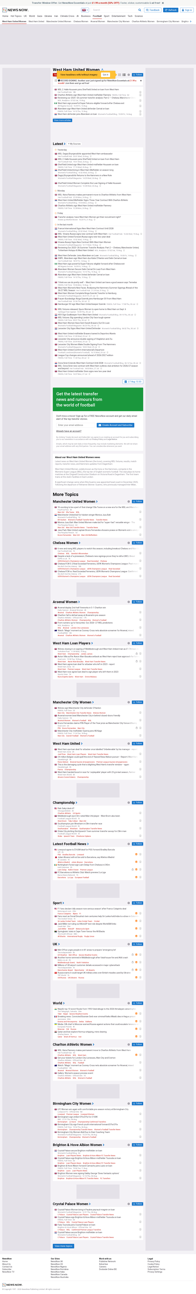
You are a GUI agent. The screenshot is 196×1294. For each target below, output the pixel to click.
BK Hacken (62, 520)
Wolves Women (99, 713)
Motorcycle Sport (82, 929)
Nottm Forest (73, 870)
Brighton (61, 1155)
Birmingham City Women (168, 21)
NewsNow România (59, 1269)
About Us (6, 1264)
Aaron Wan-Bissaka (75, 662)
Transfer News (101, 520)
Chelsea (61, 553)
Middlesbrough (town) (66, 962)
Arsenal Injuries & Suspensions (82, 762)
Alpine (75, 914)
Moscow (61, 1029)
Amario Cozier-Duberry (66, 777)
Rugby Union (89, 936)
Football (97, 16)
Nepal (65, 1014)
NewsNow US (57, 1264)
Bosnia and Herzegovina (67, 1022)
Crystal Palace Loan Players (77, 1215)
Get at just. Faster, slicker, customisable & (96, 3)
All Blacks (62, 936)
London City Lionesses (80, 628)
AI (78, 16)
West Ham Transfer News (95, 662)
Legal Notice (112, 439)
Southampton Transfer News (90, 828)
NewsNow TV (8, 1272)
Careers (102, 1267)
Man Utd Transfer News (75, 527)
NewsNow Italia (58, 1272)
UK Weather (62, 955)
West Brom (62, 821)
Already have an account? (68, 431)
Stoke (60, 836)
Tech (130, 16)
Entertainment (118, 16)
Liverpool (80, 855)
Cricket (97, 921)
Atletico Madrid (64, 862)
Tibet (60, 1014)
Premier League (74, 669)
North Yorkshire (83, 962)
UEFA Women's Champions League (71, 561)
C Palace (61, 1215)
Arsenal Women (98, 21)
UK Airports (90, 970)
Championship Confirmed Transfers (92, 1122)
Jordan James (86, 654)
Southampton (63, 828)
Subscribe (6, 1269)
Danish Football (72, 736)
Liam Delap (62, 870)
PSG (59, 855)
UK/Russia (62, 978)
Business (86, 16)
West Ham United (36, 21)
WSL (77, 512)
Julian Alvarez (77, 862)
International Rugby (75, 936)
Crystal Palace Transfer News (102, 1215)
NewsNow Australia (59, 1277)
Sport (106, 16)
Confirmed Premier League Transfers (86, 1230)
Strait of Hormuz (70, 1037)
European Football (82, 877)
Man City (61, 713)
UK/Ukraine (72, 978)
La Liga (70, 877)
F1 (80, 914)
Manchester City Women (118, 21)
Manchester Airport (65, 970)
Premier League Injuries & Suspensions (111, 762)
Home (5, 16)
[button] (74, 144)
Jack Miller (62, 929)
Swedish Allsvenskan (79, 553)
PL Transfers (105, 1178)
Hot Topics (16, 16)
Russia (81, 978)
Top (56, 75)
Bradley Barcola (69, 855)
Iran (56, 16)
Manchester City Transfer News (78, 713)
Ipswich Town (69, 836)
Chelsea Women (80, 21)
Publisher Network (107, 1261)
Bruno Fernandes (64, 535)
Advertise (103, 1264)
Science (139, 16)
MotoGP (71, 929)
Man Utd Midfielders (89, 535)
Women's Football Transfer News (81, 520)
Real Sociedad (93, 561)
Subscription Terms (156, 1269)
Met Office (73, 955)
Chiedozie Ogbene (83, 836)
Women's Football (99, 620)
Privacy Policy (97, 439)
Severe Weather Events (88, 955)
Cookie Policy (154, 1264)
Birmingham (62, 1122)
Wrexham (74, 828)
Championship (93, 612)
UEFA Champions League (97, 569)
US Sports (76, 813)
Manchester (79, 970)
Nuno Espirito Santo (65, 677)
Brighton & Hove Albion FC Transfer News (99, 1155)
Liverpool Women (87, 1114)
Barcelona (89, 862)
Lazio (68, 1171)
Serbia (81, 1022)
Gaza (39, 16)
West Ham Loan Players (76, 754)
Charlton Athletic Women (143, 21)
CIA (67, 1029)
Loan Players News (73, 1155)
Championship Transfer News (81, 1129)
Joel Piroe (62, 754)
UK (25, 16)
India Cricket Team (84, 921)
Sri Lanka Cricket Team (67, 921)
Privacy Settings (155, 1272)
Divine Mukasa (91, 677)
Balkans (89, 1022)
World (32, 16)
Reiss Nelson (63, 762)
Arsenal (61, 612)
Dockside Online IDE (108, 1269)
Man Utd (61, 512)
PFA (59, 728)
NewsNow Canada (59, 1274)
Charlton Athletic (64, 813)
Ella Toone (70, 512)
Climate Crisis (67, 16)
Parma (60, 769)
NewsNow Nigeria (59, 1267)
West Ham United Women (14, 21)
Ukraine (48, 16)
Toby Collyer (73, 821)
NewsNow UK (57, 1261)
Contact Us (7, 1267)
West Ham (62, 654)
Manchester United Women (58, 21)
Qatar (60, 1037)
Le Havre (72, 1122)
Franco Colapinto (64, 914)
